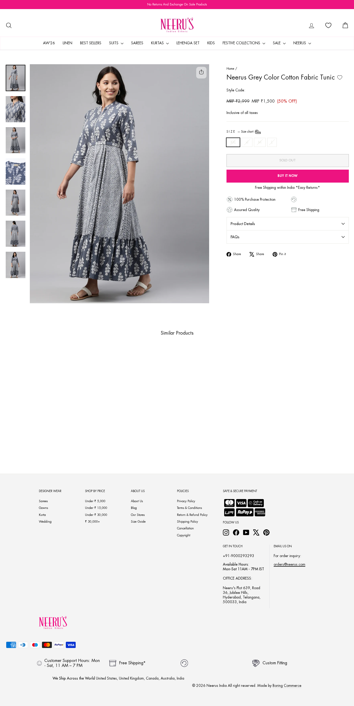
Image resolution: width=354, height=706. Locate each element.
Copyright (183, 535)
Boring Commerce (287, 685)
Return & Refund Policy (192, 514)
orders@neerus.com (289, 564)
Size (240, 131)
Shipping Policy (187, 521)
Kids (211, 43)
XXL (233, 142)
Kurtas (158, 43)
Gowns (43, 507)
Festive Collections (242, 43)
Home (230, 68)
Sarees (137, 43)
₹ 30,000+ (92, 521)
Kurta (42, 514)
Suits (114, 43)
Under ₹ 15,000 (96, 507)
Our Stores (138, 514)
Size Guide (138, 521)
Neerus (300, 43)
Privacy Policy (186, 501)
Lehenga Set (188, 43)
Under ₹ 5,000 (95, 501)
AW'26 (49, 43)
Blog (134, 507)
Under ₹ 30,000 (96, 514)
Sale (277, 43)
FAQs (235, 237)
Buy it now (288, 175)
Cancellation (185, 528)
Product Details (243, 224)
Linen (67, 43)
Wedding (45, 521)
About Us (137, 501)
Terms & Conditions (189, 507)
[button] (34, 446)
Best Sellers (90, 43)
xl (247, 142)
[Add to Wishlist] (340, 77)
